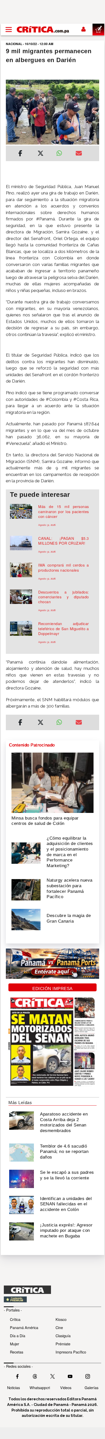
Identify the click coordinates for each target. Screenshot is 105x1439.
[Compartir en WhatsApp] (62, 152)
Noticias (13, 1387)
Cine (59, 1327)
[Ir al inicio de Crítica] (43, 29)
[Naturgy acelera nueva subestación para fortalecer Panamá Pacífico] (26, 889)
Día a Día (17, 1335)
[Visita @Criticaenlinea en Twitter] (35, 1376)
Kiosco (61, 1319)
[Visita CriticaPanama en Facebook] (17, 1376)
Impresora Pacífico (71, 1352)
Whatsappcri (40, 1387)
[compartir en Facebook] (20, 154)
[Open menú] (9, 29)
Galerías (91, 1387)
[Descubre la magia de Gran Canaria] (26, 919)
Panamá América (24, 1327)
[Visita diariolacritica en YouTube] (70, 1376)
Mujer (14, 1343)
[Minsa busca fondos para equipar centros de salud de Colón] (52, 782)
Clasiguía (63, 1335)
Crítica (15, 1319)
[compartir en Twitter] (40, 154)
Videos (65, 1387)
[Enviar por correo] (79, 154)
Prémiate (63, 1343)
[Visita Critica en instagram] (87, 1376)
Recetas (16, 1352)
